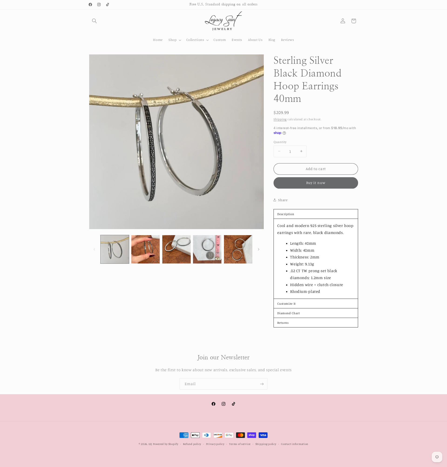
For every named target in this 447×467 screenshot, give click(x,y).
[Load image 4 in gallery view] (207, 249)
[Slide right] (259, 249)
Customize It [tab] (286, 303)
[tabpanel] (316, 258)
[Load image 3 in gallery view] (176, 249)
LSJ (150, 444)
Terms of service (240, 444)
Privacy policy (215, 444)
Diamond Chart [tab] (288, 313)
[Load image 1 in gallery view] (115, 249)
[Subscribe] (262, 384)
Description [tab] (285, 214)
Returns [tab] (282, 322)
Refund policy (192, 444)
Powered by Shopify (165, 444)
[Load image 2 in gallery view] (145, 249)
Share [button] (283, 200)
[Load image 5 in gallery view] (238, 249)
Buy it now (315, 182)
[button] (94, 21)
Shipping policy (265, 444)
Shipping (280, 119)
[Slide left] (94, 249)
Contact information (294, 444)
